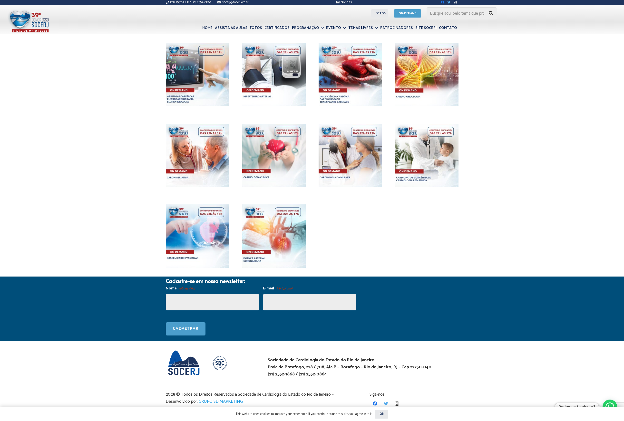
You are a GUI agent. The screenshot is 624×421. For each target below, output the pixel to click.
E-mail (277, 288)
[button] (610, 407)
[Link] (30, 20)
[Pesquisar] (491, 13)
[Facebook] (375, 403)
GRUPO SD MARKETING (221, 401)
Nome (180, 288)
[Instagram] (396, 403)
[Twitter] (385, 403)
